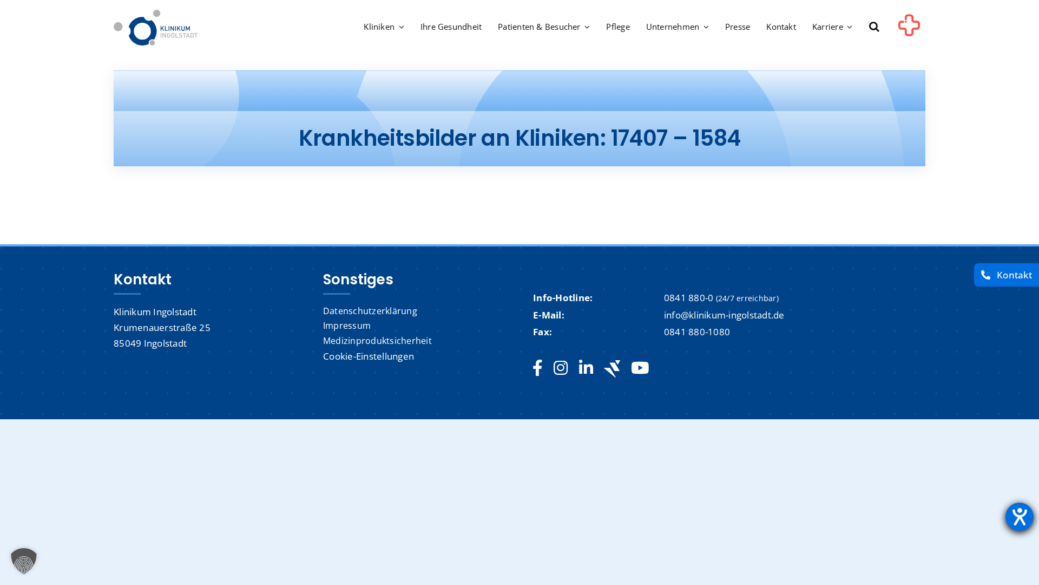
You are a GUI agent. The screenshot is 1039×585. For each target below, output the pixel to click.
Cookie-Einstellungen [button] (368, 356)
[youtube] (640, 368)
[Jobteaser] (612, 368)
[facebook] (537, 368)
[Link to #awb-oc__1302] (909, 29)
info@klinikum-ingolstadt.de (724, 315)
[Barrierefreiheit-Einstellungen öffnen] (1019, 517)
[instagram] (561, 368)
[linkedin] (586, 368)
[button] (874, 27)
